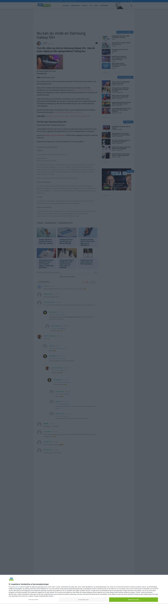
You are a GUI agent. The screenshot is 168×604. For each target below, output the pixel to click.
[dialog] (84, 589)
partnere (17, 586)
